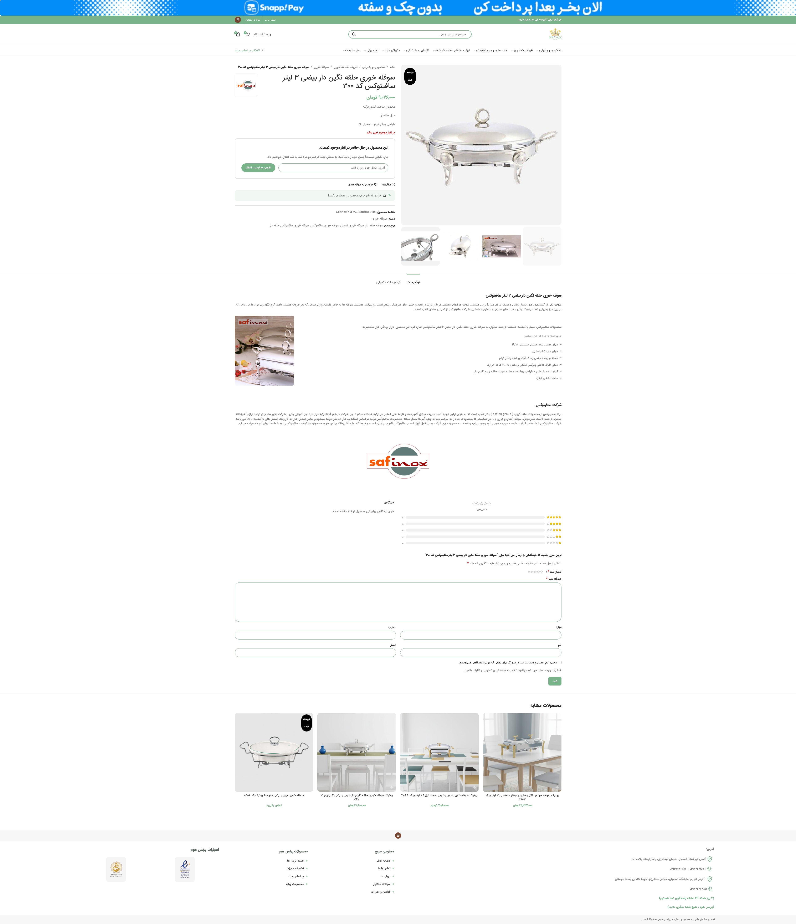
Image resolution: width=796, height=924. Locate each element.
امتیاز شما (554, 572)
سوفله (557, 304)
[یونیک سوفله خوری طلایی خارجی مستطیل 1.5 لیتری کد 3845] (439, 752)
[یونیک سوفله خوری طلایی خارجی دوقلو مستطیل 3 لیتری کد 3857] (522, 752)
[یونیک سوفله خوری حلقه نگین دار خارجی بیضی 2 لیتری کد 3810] (356, 752)
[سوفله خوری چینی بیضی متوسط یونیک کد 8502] (274, 752)
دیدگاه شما (553, 579)
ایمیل (393, 645)
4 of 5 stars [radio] (532, 571)
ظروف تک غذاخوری (346, 67)
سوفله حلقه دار (374, 225)
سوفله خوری (321, 67)
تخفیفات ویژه (295, 868)
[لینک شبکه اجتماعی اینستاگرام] (238, 20)
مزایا (558, 627)
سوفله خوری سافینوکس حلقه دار (289, 225)
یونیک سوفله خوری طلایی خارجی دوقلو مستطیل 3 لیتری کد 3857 (522, 797)
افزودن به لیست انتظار (258, 167)
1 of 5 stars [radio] (541, 571)
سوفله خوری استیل (352, 225)
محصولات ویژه (295, 884)
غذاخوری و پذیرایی (373, 67)
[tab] (413, 280)
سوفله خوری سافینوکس (324, 225)
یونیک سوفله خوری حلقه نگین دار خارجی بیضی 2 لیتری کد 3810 (356, 797)
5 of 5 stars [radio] (529, 571)
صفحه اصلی (383, 860)
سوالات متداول (381, 884)
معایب (392, 627)
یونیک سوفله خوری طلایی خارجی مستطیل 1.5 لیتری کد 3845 (439, 795)
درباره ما (385, 876)
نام (559, 645)
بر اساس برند (296, 876)
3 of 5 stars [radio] (535, 571)
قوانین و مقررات (380, 891)
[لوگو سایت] (555, 34)
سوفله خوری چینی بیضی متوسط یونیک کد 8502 (274, 795)
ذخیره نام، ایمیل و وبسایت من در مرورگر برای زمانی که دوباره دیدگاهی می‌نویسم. (508, 662)
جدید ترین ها (295, 860)
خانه (392, 67)
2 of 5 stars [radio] (538, 571)
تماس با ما (384, 868)
